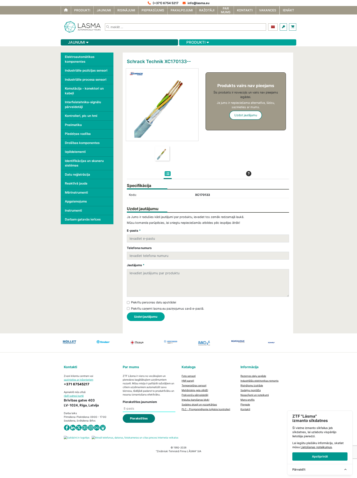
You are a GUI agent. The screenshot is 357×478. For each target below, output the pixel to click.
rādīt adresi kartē (74, 395)
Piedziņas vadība (78, 134)
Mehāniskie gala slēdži (195, 390)
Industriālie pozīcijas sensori (86, 70)
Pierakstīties (139, 418)
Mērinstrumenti (76, 192)
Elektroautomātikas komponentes (79, 59)
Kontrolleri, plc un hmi (81, 116)
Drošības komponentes (82, 143)
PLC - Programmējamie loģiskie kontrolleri (206, 409)
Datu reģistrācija (77, 174)
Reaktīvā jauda (76, 183)
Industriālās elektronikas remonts (259, 380)
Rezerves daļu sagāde (253, 375)
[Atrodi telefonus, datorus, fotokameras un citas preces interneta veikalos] (135, 437)
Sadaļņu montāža (250, 390)
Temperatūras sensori (194, 385)
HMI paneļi (188, 380)
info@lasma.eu (198, 3)
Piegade (245, 404)
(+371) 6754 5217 (165, 3)
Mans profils (247, 399)
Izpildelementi (75, 152)
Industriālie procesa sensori (85, 79)
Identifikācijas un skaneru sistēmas (84, 163)
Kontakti (245, 409)
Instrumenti (73, 210)
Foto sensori (189, 375)
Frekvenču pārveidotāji (195, 395)
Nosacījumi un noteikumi (254, 395)
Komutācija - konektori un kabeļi (84, 90)
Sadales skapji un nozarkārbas (199, 404)
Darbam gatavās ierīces (83, 219)
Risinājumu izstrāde (251, 385)
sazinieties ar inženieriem (78, 379)
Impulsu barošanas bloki (195, 399)
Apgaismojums (76, 201)
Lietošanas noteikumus (316, 447)
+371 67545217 (76, 384)
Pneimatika (73, 125)
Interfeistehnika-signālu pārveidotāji (83, 104)
